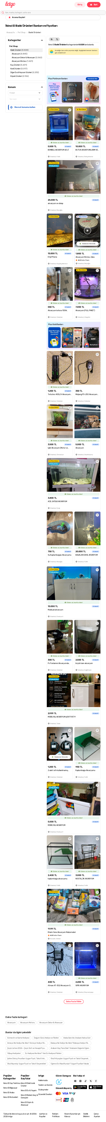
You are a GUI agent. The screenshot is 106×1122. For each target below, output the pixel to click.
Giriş (79, 4)
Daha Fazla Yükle (73, 1001)
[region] (73, 92)
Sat (95, 4)
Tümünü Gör (92, 79)
